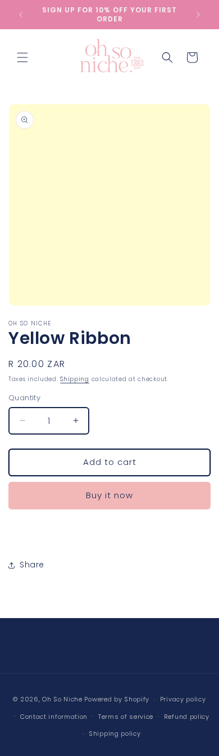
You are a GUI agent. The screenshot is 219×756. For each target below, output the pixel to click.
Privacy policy (183, 699)
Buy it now (109, 495)
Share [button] (32, 564)
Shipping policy (115, 733)
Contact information (54, 716)
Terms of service (125, 716)
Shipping (74, 379)
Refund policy (186, 716)
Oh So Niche (62, 699)
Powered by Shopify (116, 699)
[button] (22, 57)
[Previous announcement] (20, 14)
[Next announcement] (198, 14)
